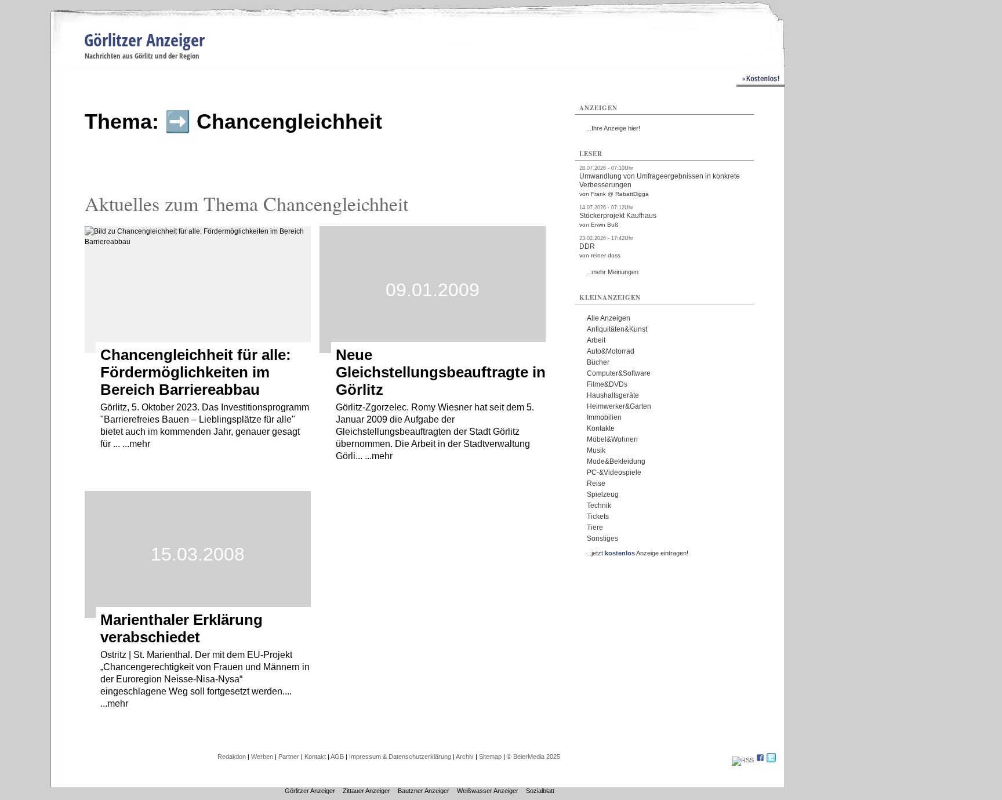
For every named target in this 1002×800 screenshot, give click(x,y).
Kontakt (315, 756)
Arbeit (596, 340)
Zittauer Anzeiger (366, 790)
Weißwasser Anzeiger (487, 790)
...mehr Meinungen (612, 272)
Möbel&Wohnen (612, 439)
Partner (288, 756)
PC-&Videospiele (614, 472)
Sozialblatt (540, 790)
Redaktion (231, 756)
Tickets (598, 516)
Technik (599, 505)
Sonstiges (602, 538)
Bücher (598, 362)
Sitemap (490, 756)
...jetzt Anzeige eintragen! (637, 553)
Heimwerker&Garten (619, 406)
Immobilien (604, 417)
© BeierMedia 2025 (533, 756)
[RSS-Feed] (743, 760)
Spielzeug (603, 494)
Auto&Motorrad (610, 351)
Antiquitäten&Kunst (617, 329)
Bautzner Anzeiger (423, 790)
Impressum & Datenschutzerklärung (400, 756)
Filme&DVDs (607, 384)
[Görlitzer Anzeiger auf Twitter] (771, 760)
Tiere (595, 527)
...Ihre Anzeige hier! (613, 128)
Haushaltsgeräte (613, 395)
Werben (262, 756)
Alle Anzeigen (608, 318)
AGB (337, 756)
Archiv (465, 756)
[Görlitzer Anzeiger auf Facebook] (760, 760)
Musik (596, 450)
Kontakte (601, 428)
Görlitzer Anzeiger (144, 39)
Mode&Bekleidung (616, 461)
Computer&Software (619, 373)
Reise (596, 483)
